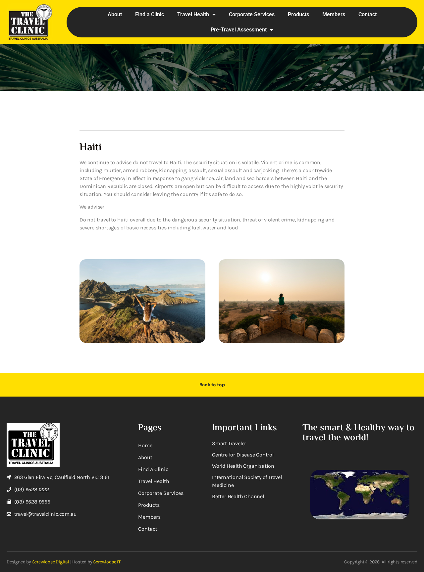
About (115, 14)
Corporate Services (252, 14)
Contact (367, 14)
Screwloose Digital (50, 562)
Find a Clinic (149, 14)
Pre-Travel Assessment (239, 29)
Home (145, 445)
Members (333, 14)
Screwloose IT (106, 562)
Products (298, 14)
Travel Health (193, 14)
